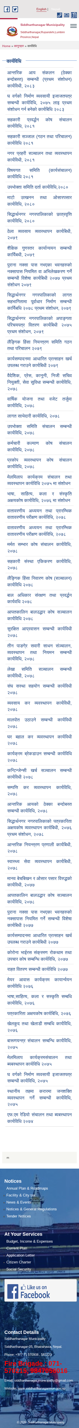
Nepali (55, 9)
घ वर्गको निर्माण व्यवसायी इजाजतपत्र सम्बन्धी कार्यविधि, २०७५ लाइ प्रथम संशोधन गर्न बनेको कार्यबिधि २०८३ (39, 102)
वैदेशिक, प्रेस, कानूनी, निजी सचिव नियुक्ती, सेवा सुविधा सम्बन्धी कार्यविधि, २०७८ (39, 382)
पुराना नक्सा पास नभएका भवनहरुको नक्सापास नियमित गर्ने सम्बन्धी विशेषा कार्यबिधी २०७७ (39, 918)
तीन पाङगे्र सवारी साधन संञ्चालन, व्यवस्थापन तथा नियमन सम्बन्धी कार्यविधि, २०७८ (39, 652)
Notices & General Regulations (31, 1209)
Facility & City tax (21, 1195)
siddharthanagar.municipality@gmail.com (43, 1380)
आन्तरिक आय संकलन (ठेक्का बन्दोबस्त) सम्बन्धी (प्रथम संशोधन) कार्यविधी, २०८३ (39, 79)
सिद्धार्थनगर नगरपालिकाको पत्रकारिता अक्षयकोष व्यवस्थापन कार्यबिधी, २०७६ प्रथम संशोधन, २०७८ (39, 828)
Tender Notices (18, 1216)
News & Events (19, 1202)
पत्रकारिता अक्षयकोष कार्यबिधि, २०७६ (39, 1013)
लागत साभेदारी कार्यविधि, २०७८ (33, 415)
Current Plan (16, 1248)
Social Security (18, 1269)
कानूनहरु (19, 46)
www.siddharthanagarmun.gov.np (41, 1388)
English (41, 9)
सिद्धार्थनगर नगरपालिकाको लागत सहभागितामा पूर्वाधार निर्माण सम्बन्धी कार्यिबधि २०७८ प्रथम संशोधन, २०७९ (39, 301)
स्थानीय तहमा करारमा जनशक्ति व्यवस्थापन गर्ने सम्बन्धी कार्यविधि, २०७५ (39, 1098)
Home (6, 46)
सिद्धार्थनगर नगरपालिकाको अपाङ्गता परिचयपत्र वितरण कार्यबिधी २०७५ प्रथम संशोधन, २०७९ (39, 325)
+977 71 (21, 1354)
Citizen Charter (18, 1262)
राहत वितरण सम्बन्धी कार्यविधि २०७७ (37, 969)
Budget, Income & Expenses (29, 1241)
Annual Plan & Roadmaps (27, 1188)
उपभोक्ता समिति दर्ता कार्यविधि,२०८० (37, 187)
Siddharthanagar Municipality (25, 1339)
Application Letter (20, 1255)
